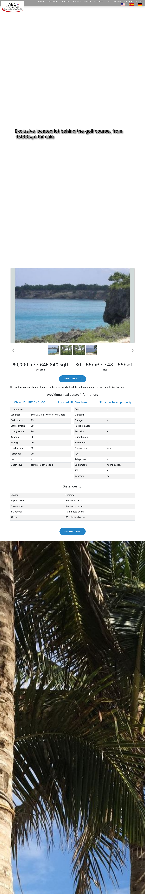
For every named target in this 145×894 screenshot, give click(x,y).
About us (128, 1)
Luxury (87, 1)
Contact (140, 1)
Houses (65, 1)
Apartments (52, 1)
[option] (123, 4)
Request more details (72, 379)
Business (98, 1)
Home (41, 1)
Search (117, 1)
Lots (109, 1)
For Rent (77, 1)
